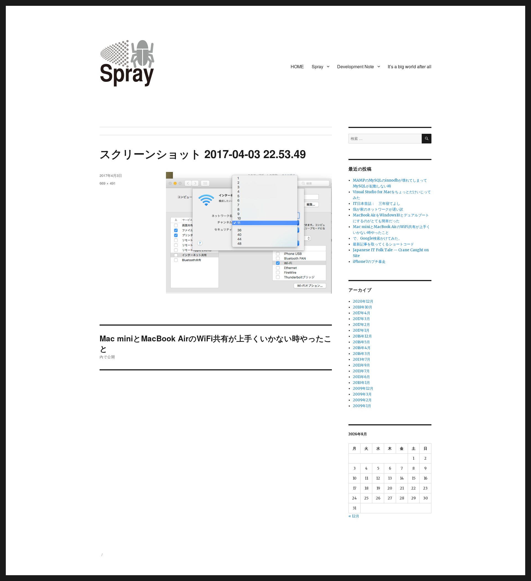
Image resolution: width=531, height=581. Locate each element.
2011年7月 (361, 371)
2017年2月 (361, 324)
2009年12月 (363, 388)
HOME (297, 66)
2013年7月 (361, 359)
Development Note (355, 66)
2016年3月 (361, 353)
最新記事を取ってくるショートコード (383, 244)
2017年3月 (361, 318)
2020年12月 (363, 301)
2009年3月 (362, 394)
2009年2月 (362, 400)
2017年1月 (361, 330)
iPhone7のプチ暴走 (369, 261)
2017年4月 (361, 313)
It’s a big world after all (409, 66)
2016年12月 (362, 336)
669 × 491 (108, 183)
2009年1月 (362, 406)
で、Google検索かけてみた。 (377, 238)
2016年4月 (362, 348)
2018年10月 (362, 307)
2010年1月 (361, 382)
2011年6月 (361, 377)
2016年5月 (361, 342)
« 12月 (353, 516)
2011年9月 (361, 365)
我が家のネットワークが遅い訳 (378, 209)
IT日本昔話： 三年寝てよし (376, 203)
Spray (317, 66)
